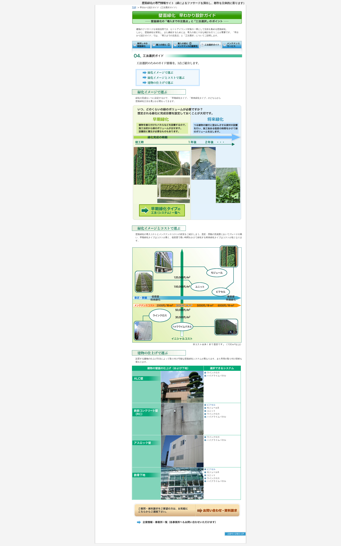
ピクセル (211, 405)
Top (134, 7)
